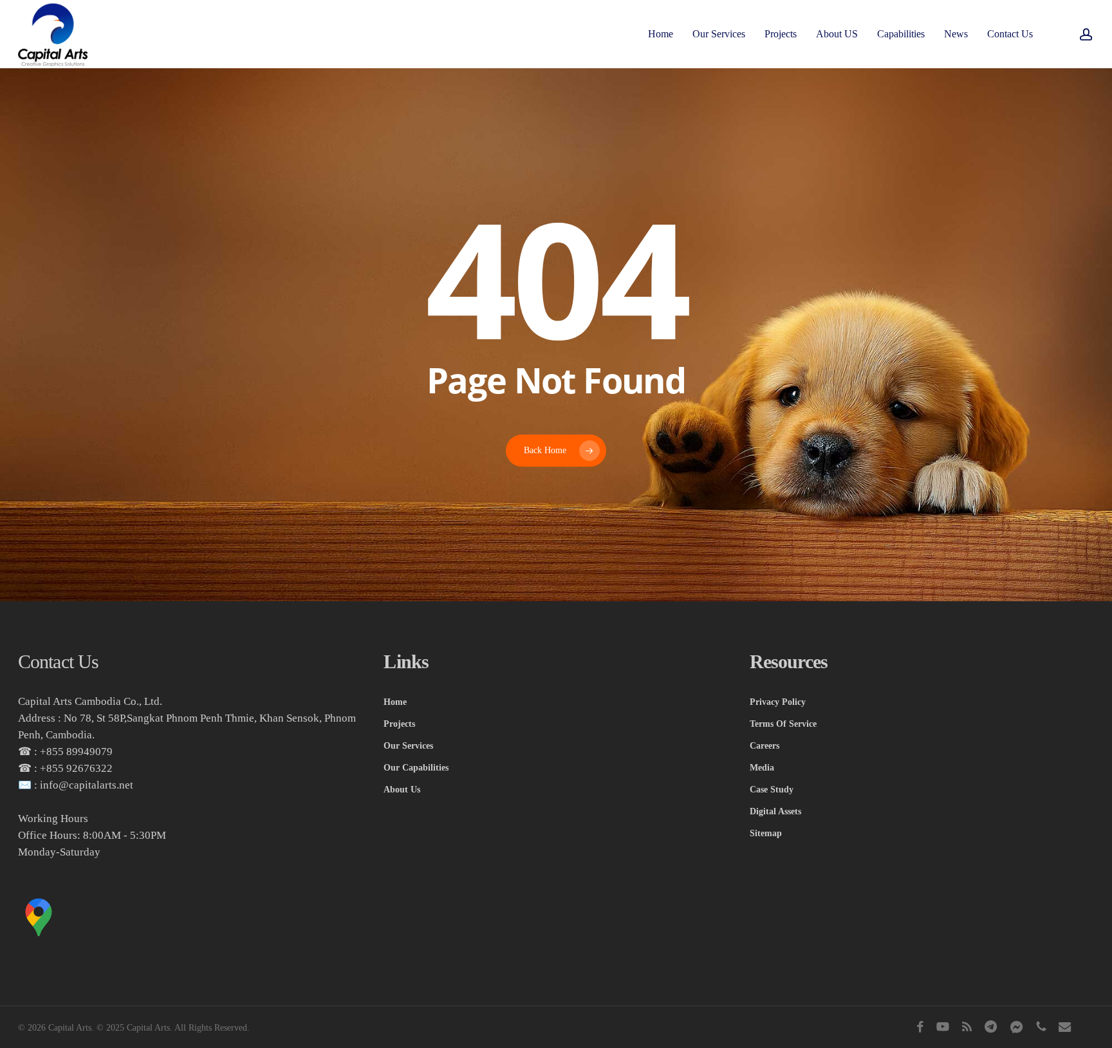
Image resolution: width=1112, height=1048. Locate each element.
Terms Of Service (783, 724)
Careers (764, 746)
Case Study (771, 789)
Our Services (408, 746)
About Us (402, 789)
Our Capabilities (416, 767)
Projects (399, 724)
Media (762, 767)
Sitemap (766, 833)
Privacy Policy (778, 702)
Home (395, 702)
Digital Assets (775, 811)
